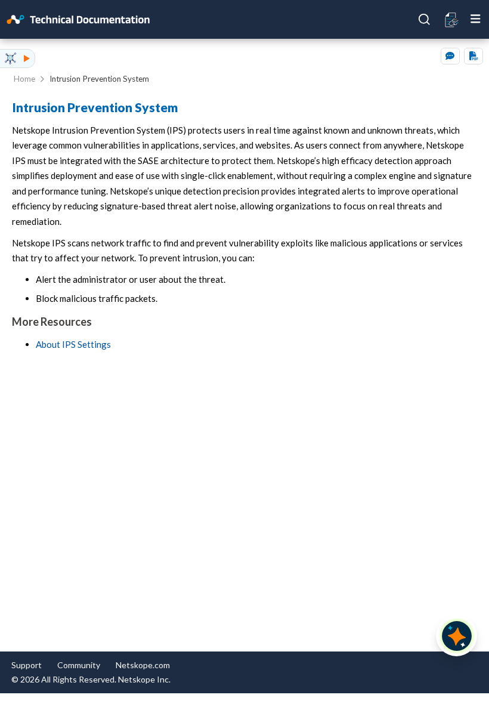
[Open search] (424, 19)
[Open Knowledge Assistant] (457, 636)
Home (24, 79)
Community (78, 665)
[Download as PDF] (473, 56)
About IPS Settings (73, 344)
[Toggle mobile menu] (475, 19)
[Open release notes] (452, 19)
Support (26, 665)
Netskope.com (143, 665)
